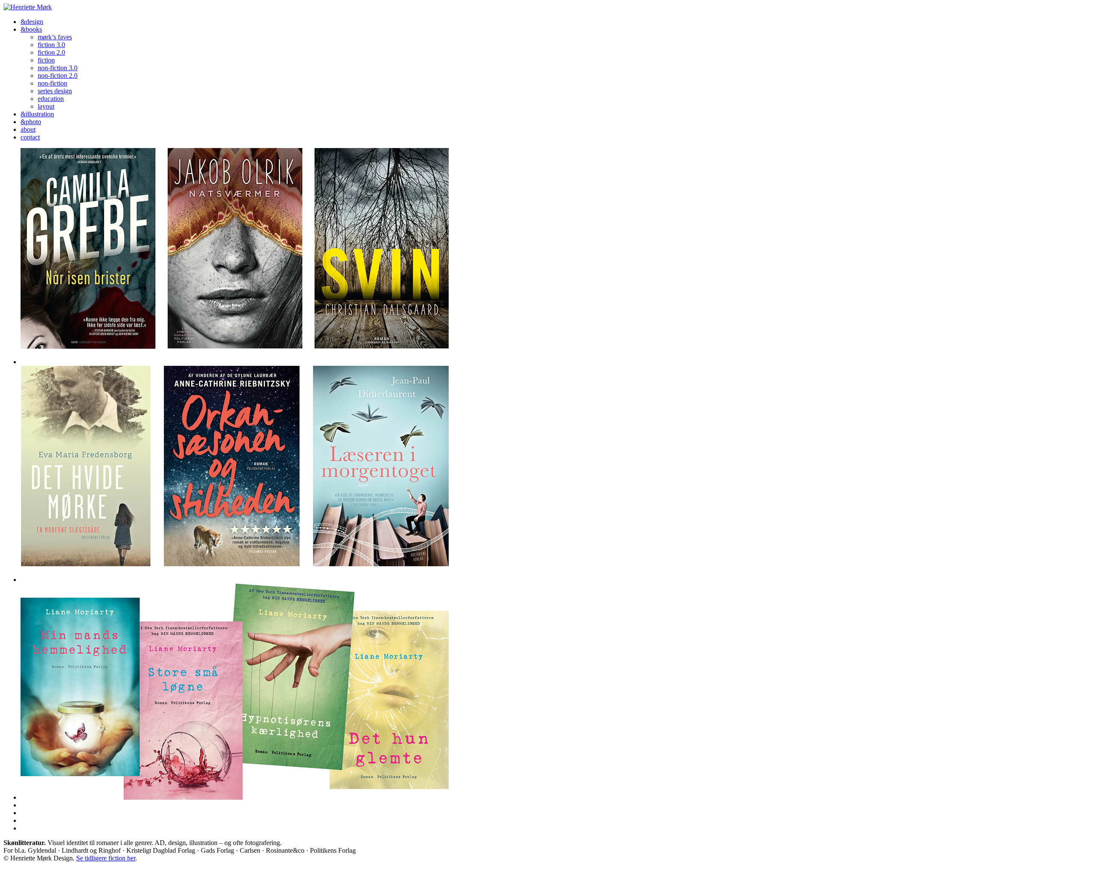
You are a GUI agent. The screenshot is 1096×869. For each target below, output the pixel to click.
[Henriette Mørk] (27, 7)
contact (30, 137)
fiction (46, 60)
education (51, 98)
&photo (31, 121)
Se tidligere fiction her (105, 858)
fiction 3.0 (51, 44)
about (28, 129)
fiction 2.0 (51, 52)
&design (32, 21)
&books (31, 29)
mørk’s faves (55, 37)
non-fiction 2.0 (57, 75)
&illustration (37, 114)
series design (55, 91)
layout (46, 106)
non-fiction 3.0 (57, 67)
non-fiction (52, 83)
